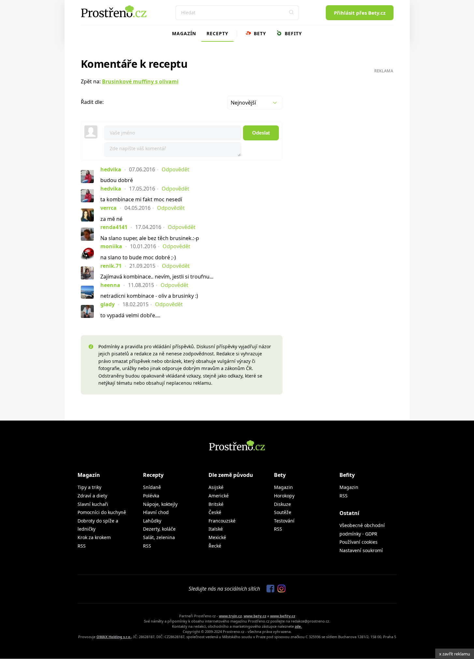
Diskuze (282, 504)
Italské (215, 529)
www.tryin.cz (230, 615)
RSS (82, 546)
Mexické (217, 537)
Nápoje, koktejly (160, 504)
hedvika (110, 169)
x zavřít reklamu (454, 654)
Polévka (151, 496)
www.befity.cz (282, 615)
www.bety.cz (255, 615)
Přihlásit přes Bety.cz (359, 12)
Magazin (283, 487)
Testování (284, 521)
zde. (298, 626)
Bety (259, 33)
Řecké (214, 546)
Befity (292, 33)
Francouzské (222, 521)
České (214, 512)
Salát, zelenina (159, 537)
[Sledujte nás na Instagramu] (279, 589)
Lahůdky (152, 521)
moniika (111, 246)
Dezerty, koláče (159, 529)
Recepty (217, 33)
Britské (215, 504)
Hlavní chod (156, 512)
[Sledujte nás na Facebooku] (268, 589)
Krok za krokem (94, 537)
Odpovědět (175, 169)
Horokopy (284, 496)
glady (107, 304)
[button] (291, 12)
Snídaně (152, 487)
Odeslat (261, 133)
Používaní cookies (358, 542)
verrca (108, 207)
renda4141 (113, 227)
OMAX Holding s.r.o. (113, 636)
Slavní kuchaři (93, 504)
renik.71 (111, 265)
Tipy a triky (89, 487)
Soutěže (282, 512)
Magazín (184, 33)
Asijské (215, 487)
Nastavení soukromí (361, 550)
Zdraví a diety (92, 496)
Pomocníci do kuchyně (102, 512)
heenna (110, 285)
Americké (218, 496)
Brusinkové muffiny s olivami (140, 81)
